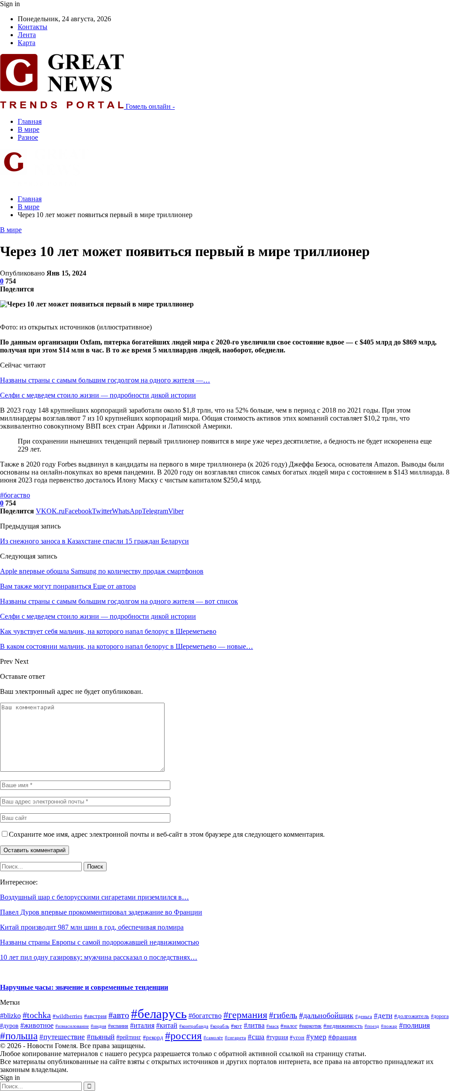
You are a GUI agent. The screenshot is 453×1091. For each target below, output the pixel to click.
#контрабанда (193, 1026)
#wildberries (67, 1016)
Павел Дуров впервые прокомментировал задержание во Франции (101, 912)
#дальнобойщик (326, 1015)
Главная (30, 121)
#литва (254, 1025)
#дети (383, 1015)
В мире (28, 129)
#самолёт (213, 1037)
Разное (28, 137)
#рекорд (153, 1037)
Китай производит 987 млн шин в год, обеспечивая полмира (92, 927)
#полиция (414, 1025)
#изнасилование (72, 1026)
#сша (256, 1037)
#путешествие (62, 1037)
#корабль (219, 1026)
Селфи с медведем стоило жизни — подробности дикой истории (98, 395)
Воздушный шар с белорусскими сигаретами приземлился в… (94, 897)
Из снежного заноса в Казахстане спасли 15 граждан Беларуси (94, 541)
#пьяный (101, 1037)
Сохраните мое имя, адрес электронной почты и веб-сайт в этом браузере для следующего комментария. (167, 834)
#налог (288, 1026)
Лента (27, 34)
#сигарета (235, 1037)
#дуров (9, 1025)
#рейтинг (128, 1037)
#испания (118, 1026)
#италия (142, 1025)
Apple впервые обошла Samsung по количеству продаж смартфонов (101, 571)
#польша (19, 1035)
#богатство (205, 1015)
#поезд (372, 1026)
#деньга (363, 1016)
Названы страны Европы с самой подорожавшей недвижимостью (99, 942)
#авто (118, 1015)
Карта (26, 42)
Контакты (32, 27)
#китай (166, 1025)
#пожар (389, 1026)
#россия (183, 1035)
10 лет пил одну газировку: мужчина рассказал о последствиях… (98, 957)
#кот (236, 1026)
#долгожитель (411, 1016)
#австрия (95, 1016)
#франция (342, 1037)
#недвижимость (343, 1025)
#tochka (37, 1015)
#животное (37, 1025)
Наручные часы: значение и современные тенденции (84, 987)
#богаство (15, 495)
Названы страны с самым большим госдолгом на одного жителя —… (105, 380)
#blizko (10, 1015)
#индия (98, 1026)
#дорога (440, 1016)
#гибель (283, 1015)
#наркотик (310, 1026)
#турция (277, 1037)
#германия (245, 1014)
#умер (316, 1036)
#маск (272, 1026)
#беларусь (159, 1014)
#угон (297, 1037)
